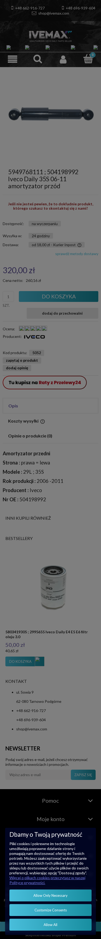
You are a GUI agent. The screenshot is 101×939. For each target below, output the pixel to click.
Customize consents (50, 910)
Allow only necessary (50, 895)
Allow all (50, 924)
